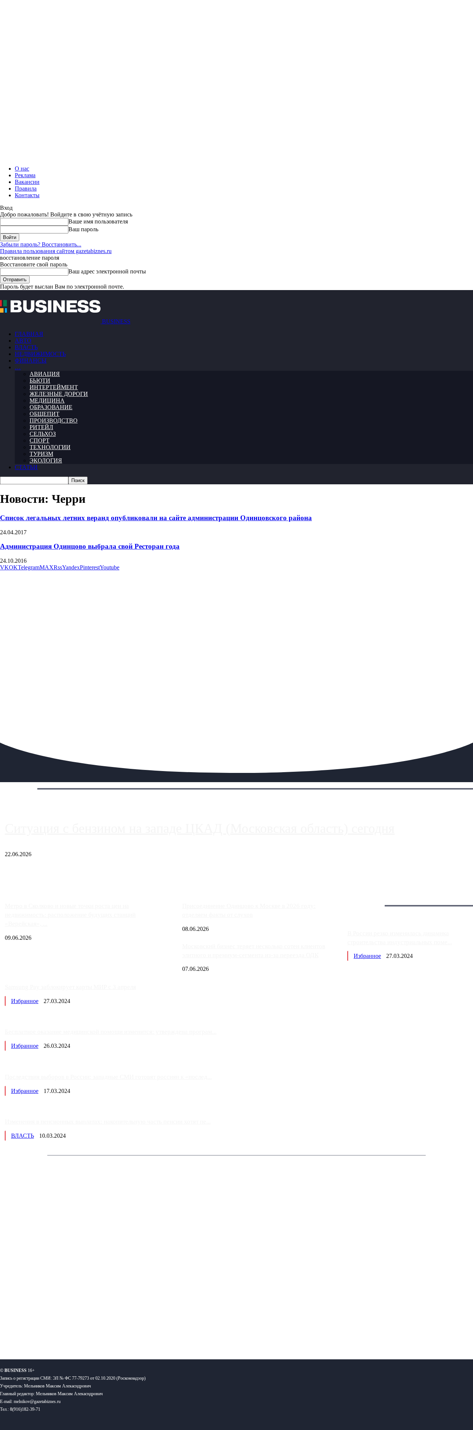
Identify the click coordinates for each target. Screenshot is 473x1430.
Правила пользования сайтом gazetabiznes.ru (56, 251)
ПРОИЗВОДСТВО (54, 420)
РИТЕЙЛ (41, 427)
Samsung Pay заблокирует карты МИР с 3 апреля (70, 986)
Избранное (367, 956)
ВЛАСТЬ (26, 347)
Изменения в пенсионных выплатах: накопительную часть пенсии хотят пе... (108, 1121)
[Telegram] (50, 1329)
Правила (26, 188)
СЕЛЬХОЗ (43, 434)
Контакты (27, 195)
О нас (22, 168)
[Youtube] (113, 1329)
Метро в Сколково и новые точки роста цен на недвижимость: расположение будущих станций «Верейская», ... (70, 914)
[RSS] (29, 1329)
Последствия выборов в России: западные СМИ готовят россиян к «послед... (108, 1076)
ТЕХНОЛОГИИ (50, 447)
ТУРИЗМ (41, 454)
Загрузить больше (369, 897)
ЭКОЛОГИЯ (46, 460)
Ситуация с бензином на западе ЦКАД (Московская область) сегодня (200, 828)
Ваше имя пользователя (98, 221)
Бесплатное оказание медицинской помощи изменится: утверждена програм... (111, 1031)
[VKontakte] (71, 1329)
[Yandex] (92, 1329)
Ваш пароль (83, 229)
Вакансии (27, 182)
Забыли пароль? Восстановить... (40, 244)
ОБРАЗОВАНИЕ (51, 407)
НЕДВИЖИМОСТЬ (40, 354)
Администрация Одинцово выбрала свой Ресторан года (90, 546)
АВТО (23, 340)
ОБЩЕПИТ (44, 414)
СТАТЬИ (26, 467)
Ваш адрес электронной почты (107, 271)
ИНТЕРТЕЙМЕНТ (54, 387)
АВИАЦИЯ (45, 374)
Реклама (25, 175)
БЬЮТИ (40, 380)
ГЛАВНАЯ (29, 334)
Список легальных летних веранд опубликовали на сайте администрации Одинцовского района (156, 518)
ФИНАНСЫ (31, 360)
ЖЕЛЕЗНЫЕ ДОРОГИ (59, 394)
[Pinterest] (8, 1329)
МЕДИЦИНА (47, 400)
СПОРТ (40, 440)
